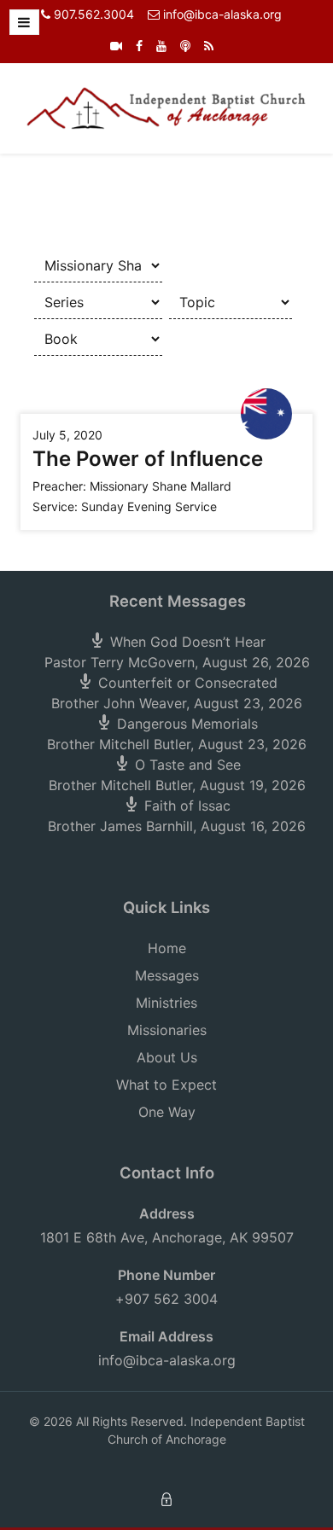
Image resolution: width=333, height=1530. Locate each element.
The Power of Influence (147, 458)
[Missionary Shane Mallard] (266, 412)
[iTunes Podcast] (185, 46)
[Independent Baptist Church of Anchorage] (166, 106)
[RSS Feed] (208, 46)
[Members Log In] (166, 1498)
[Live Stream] (116, 46)
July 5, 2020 (67, 435)
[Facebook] (139, 46)
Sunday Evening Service (149, 506)
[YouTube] (161, 46)
